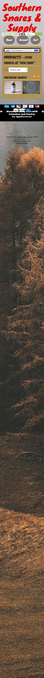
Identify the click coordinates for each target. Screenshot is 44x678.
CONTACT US (22, 119)
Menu (9, 40)
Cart (35, 40)
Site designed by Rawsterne (22, 141)
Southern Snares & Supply (24, 137)
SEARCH (15, 116)
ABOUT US (27, 116)
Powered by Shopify (22, 143)
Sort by (6, 70)
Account (23, 40)
